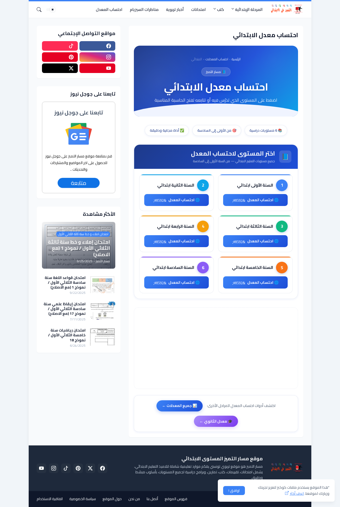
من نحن (134, 498)
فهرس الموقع (176, 498)
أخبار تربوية (175, 9)
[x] (60, 68)
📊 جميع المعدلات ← (179, 405)
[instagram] (97, 57)
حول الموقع (112, 498)
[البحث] (41, 9)
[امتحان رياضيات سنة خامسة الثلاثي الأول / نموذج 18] (102, 337)
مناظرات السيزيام (144, 9)
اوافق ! (234, 490)
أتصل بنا (152, 498)
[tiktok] (60, 46)
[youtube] (97, 68)
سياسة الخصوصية (82, 498)
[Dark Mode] (50, 9)
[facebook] (97, 46)
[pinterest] (60, 57)
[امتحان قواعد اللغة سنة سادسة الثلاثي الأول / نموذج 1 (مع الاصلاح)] (102, 284)
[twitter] (90, 468)
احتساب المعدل (109, 9)
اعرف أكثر (297, 493)
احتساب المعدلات (217, 59)
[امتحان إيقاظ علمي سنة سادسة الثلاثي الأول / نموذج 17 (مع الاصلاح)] (102, 311)
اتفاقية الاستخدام (50, 498)
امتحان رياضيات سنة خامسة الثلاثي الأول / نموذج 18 (67, 335)
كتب (220, 9)
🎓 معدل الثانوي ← (215, 421)
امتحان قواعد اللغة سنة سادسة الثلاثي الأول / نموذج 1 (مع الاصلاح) (65, 282)
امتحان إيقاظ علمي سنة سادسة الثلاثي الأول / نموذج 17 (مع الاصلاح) (65, 309)
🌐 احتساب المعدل (263, 199)
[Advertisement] (216, 348)
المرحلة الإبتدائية (249, 9)
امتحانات (198, 9)
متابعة (79, 183)
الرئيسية (236, 59)
